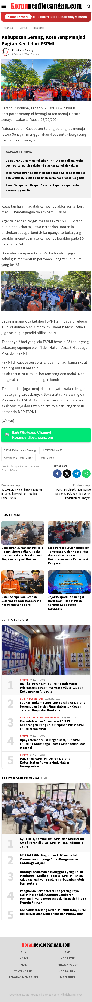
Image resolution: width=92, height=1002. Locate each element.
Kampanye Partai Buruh (18, 457)
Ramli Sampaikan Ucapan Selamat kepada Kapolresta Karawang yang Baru (21, 601)
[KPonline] (46, 6)
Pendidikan (36, 698)
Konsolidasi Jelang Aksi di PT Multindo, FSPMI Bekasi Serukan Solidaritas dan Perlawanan (53, 912)
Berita (24, 680)
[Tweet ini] (67, 473)
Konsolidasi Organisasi (44, 717)
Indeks (23, 958)
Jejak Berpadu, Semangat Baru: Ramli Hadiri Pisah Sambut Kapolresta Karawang (66, 602)
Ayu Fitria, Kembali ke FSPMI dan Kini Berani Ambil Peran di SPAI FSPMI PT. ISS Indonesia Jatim (52, 843)
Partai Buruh (46, 457)
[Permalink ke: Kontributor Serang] (5, 52)
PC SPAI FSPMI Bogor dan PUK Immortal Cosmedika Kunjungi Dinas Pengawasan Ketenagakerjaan (49, 859)
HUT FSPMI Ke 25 (52, 450)
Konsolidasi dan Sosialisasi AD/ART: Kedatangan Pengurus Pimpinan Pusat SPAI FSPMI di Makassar (52, 725)
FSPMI (23, 952)
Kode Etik (68, 958)
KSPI (68, 952)
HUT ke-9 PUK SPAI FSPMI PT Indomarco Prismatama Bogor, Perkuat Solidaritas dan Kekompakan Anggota (51, 687)
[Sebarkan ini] (57, 473)
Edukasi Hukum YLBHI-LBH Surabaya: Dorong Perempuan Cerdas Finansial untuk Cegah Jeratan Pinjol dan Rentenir (52, 706)
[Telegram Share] (76, 473)
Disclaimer (67, 977)
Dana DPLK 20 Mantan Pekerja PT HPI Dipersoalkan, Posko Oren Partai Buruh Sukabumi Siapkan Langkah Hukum (22, 553)
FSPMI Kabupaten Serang (20, 450)
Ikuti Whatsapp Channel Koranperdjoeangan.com (32, 435)
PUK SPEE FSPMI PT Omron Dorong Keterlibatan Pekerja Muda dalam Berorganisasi (45, 762)
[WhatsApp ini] (86, 473)
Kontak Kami (67, 971)
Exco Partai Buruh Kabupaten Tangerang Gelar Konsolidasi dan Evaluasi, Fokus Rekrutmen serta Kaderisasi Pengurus (68, 555)
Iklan (23, 964)
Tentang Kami (23, 971)
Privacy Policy (68, 964)
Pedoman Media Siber (23, 977)
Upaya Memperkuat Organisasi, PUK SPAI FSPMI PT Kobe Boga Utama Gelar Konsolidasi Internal (53, 744)
